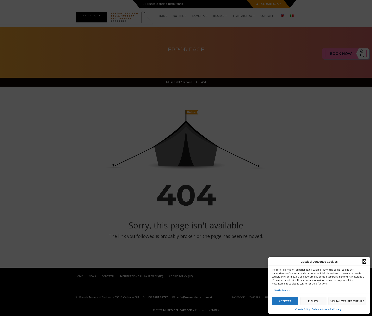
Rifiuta (313, 301)
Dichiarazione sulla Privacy (326, 309)
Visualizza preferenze (347, 301)
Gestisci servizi (282, 290)
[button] (364, 261)
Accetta (285, 301)
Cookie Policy (302, 309)
